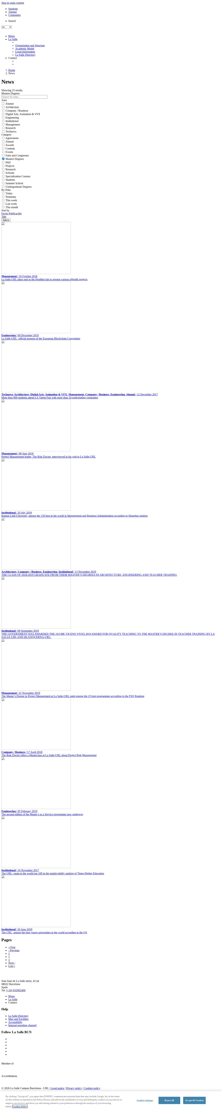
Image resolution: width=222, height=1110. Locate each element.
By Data (6, 189)
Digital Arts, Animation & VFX (23, 114)
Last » (11, 966)
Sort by (5, 210)
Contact (12, 57)
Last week (11, 203)
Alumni (12, 11)
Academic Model (24, 48)
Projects (10, 165)
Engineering (12, 117)
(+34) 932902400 (15, 990)
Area (4, 100)
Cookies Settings (145, 1100)
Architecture (12, 107)
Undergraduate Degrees (19, 186)
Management (13, 124)
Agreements (12, 138)
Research (11, 128)
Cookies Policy (20, 1106)
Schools (10, 172)
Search (12, 20)
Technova (11, 131)
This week (11, 200)
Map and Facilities (18, 1019)
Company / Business (17, 110)
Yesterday (10, 196)
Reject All (169, 1100)
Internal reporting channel (22, 1025)
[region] (111, 1100)
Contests (10, 148)
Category (6, 134)
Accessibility (15, 1022)
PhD (8, 162)
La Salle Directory (25, 54)
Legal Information (25, 51)
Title (3, 216)
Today (9, 193)
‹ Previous (13, 950)
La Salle (12, 39)
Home (11, 70)
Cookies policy (92, 1088)
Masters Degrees (15, 158)
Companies (14, 15)
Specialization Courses (18, 176)
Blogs (11, 36)
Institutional (12, 121)
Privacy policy (74, 1088)
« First (11, 947)
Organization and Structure (30, 45)
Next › (11, 962)
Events (9, 152)
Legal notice (57, 1088)
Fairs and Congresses (17, 155)
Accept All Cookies (194, 1100)
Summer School (14, 183)
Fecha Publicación (11, 213)
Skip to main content (12, 2)
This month (12, 207)
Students (13, 8)
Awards (9, 145)
